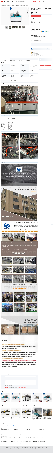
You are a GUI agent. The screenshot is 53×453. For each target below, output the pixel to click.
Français (16, 448)
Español (11, 448)
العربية (30, 448)
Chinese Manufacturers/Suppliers (17, 447)
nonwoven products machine (17, 428)
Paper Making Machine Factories (13, 441)
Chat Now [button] (46, 67)
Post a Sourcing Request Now (22, 387)
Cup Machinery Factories (21, 441)
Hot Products (7, 447)
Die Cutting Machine (41, 428)
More (1, 444)
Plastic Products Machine (29, 428)
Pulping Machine (9, 437)
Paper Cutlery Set (41, 429)
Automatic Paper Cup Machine (44, 441)
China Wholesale (23, 447)
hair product (15, 426)
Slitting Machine (28, 429)
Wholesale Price (27, 447)
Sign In (32, 55)
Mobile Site (43, 447)
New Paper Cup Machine (20, 443)
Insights (46, 447)
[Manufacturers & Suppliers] (5, 1)
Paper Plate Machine (15, 437)
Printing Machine (16, 429)
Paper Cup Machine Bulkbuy (27, 443)
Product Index (39, 447)
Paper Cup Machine (18, 5)
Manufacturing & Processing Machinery (7, 5)
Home (1, 5)
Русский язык (19, 448)
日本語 (35, 448)
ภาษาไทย (39, 448)
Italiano (22, 448)
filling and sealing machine (29, 426)
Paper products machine (4, 428)
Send (6, 387)
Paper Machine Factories (4, 441)
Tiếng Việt (44, 448)
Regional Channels (36, 447)
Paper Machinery (14, 5)
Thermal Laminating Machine (4, 426)
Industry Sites (31, 447)
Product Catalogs (12, 425)
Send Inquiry (45, 65)
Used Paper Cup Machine (12, 443)
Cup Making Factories (28, 441)
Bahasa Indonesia (48, 448)
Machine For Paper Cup (36, 441)
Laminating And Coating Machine (5, 429)
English (8, 448)
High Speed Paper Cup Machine (24, 5)
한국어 (32, 448)
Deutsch (25, 448)
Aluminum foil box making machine (43, 426)
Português (13, 448)
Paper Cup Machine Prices (4, 443)
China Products (11, 447)
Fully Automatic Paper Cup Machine (41, 437)
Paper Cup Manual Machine (22, 437)
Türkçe (41, 448)
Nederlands (28, 448)
